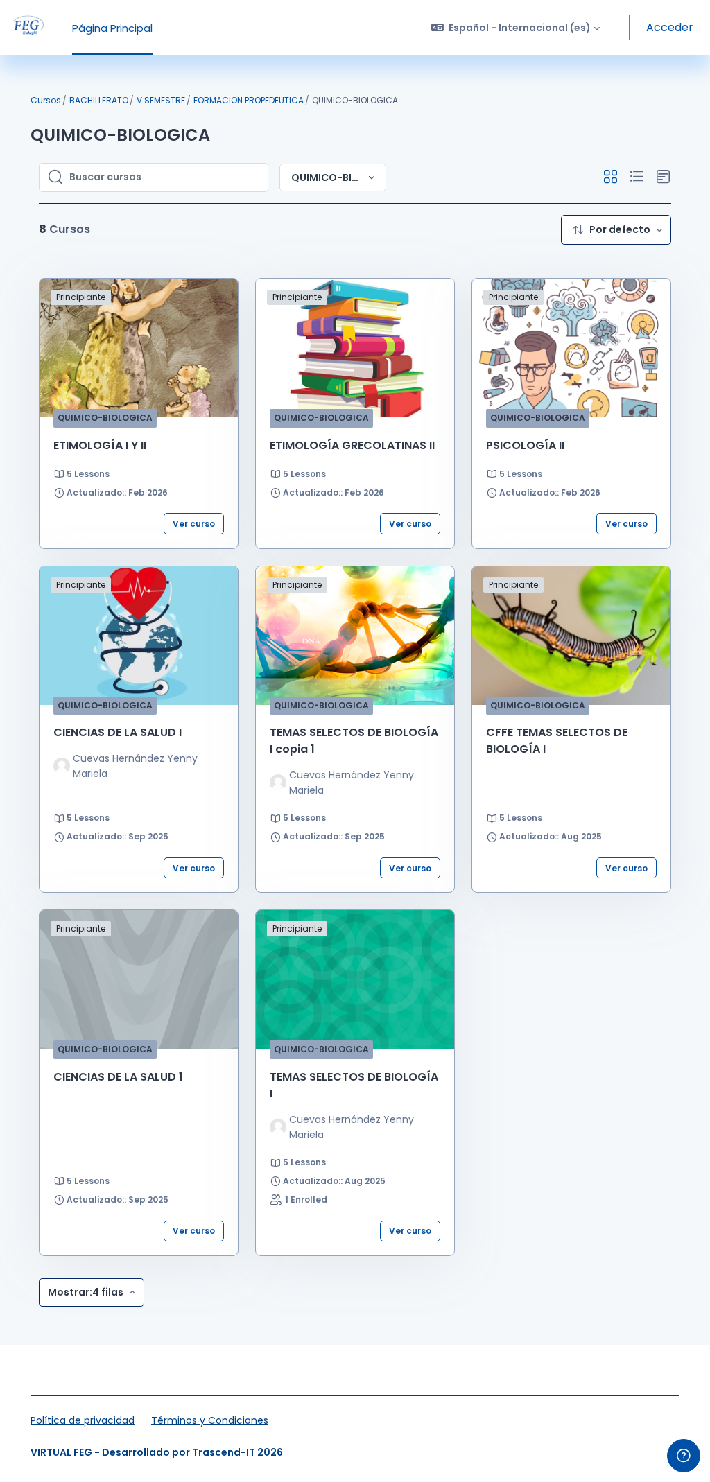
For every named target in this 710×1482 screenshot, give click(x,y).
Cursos (46, 100)
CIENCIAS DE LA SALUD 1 (118, 1077)
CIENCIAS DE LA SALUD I (117, 732)
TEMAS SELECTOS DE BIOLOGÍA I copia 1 (354, 740)
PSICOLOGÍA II (525, 445)
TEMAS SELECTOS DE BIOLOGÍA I (354, 1085)
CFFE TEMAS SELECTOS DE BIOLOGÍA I (556, 740)
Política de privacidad (83, 1420)
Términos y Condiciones (209, 1420)
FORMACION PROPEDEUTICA (248, 100)
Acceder (669, 27)
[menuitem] (616, 230)
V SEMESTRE (161, 100)
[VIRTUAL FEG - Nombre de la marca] (27, 27)
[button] (515, 27)
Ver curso (194, 524)
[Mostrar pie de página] (683, 1455)
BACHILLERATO (98, 100)
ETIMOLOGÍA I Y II (99, 445)
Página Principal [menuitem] (112, 28)
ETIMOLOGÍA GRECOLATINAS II (352, 445)
